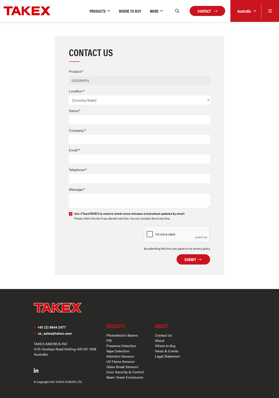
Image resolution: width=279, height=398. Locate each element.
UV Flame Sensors (120, 361)
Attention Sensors (120, 356)
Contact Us (163, 335)
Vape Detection (117, 350)
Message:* (77, 189)
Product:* (76, 71)
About (159, 340)
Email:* (74, 149)
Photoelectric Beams (122, 335)
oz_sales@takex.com (53, 333)
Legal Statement (167, 356)
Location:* (76, 90)
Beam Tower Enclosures (124, 377)
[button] (100, 11)
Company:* (77, 130)
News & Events (167, 350)
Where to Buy (165, 345)
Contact (204, 11)
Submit (190, 259)
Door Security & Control (125, 371)
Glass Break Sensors (122, 366)
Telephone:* (78, 169)
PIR (109, 340)
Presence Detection (121, 345)
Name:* (74, 110)
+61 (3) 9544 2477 (50, 327)
